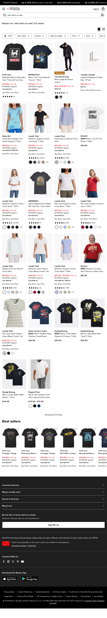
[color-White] (60, 162)
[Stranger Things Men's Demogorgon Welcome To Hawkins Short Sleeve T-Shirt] (49, 437)
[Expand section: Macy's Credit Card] (53, 492)
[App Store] (10, 578)
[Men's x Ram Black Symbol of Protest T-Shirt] (67, 313)
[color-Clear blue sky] (65, 227)
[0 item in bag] (103, 9)
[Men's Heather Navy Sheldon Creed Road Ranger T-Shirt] (40, 313)
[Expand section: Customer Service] (53, 485)
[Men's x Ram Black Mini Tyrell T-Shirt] (93, 313)
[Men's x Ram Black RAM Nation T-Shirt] (14, 374)
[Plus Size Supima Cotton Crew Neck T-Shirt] (67, 183)
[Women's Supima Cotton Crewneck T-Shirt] (40, 118)
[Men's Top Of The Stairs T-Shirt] (93, 118)
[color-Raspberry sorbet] (34, 292)
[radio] (57, 97)
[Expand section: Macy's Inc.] (53, 505)
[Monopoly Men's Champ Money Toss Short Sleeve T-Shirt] (87, 437)
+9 (73, 227)
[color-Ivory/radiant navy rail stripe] (65, 292)
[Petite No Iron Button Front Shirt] (67, 118)
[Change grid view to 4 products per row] (99, 29)
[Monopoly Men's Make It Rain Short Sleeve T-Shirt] (30, 437)
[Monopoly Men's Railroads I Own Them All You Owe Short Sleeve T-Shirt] (14, 56)
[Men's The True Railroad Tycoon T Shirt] (40, 56)
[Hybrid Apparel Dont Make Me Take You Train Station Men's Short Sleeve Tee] (40, 183)
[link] (14, 85)
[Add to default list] (17, 429)
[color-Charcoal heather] (34, 162)
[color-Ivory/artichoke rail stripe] (43, 292)
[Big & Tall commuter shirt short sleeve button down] (40, 374)
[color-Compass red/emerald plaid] (69, 162)
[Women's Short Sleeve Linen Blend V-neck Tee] (40, 248)
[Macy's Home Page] (13, 9)
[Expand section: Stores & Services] (53, 499)
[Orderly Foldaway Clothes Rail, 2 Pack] (93, 56)
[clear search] (102, 15)
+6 (73, 162)
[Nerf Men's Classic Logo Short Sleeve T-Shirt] (68, 437)
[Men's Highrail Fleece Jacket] (67, 56)
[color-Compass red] (82, 227)
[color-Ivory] (60, 227)
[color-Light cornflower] (56, 292)
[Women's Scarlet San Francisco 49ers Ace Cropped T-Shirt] (93, 248)
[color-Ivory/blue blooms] (69, 292)
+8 (20, 292)
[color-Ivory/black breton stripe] (38, 162)
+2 (73, 292)
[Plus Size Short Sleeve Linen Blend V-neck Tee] (14, 313)
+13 (47, 162)
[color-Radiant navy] (8, 227)
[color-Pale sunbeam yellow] (69, 227)
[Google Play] (29, 578)
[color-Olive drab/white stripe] (12, 292)
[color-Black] (56, 97)
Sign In (96, 9)
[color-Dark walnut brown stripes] (17, 292)
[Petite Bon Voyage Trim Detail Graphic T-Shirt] (14, 118)
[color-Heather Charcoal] (30, 227)
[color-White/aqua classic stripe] (4, 292)
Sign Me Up (53, 525)
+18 (99, 227)
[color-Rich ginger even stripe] (43, 162)
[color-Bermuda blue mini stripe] (8, 292)
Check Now (32, 546)
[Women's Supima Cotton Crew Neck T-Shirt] (14, 183)
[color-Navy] (34, 227)
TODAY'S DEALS (10, 3)
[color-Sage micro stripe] (60, 292)
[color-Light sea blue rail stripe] (56, 162)
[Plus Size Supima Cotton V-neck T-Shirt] (93, 183)
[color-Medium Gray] (60, 97)
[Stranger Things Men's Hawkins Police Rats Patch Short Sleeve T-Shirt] (10, 437)
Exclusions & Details (19, 546)
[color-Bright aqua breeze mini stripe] (65, 162)
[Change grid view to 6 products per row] (103, 29)
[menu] (3, 8)
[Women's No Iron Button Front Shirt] (14, 248)
